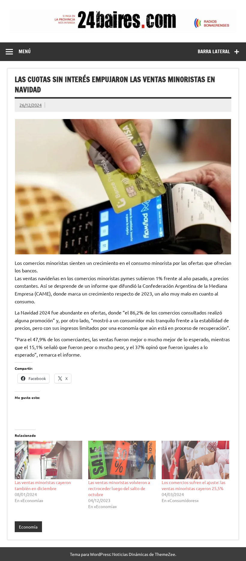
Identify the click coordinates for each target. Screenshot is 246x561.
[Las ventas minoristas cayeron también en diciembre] (48, 460)
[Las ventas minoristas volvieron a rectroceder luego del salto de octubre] (122, 460)
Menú (25, 51)
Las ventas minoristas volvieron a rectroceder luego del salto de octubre (119, 488)
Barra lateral (214, 51)
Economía (28, 526)
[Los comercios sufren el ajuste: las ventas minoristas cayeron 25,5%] (195, 460)
